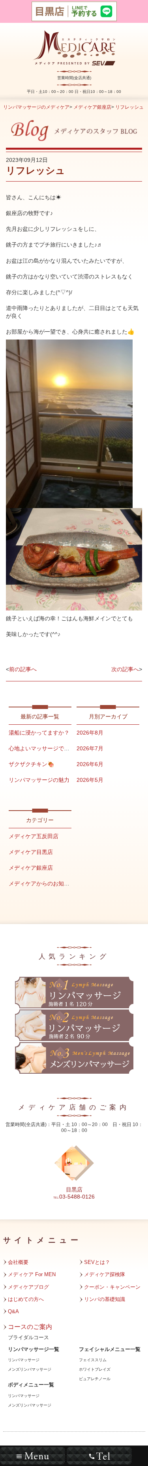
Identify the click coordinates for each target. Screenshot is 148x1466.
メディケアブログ (28, 1287)
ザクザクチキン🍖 (31, 764)
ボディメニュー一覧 (31, 1385)
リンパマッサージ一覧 (33, 1349)
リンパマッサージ (23, 1360)
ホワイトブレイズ (95, 1369)
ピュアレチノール (95, 1379)
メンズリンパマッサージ (29, 1369)
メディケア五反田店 (33, 836)
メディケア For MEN (32, 1274)
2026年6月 (90, 764)
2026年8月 (90, 732)
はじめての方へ (26, 1299)
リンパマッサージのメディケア (36, 107)
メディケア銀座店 (92, 107)
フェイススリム (93, 1360)
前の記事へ (23, 669)
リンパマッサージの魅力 (39, 780)
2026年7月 (90, 748)
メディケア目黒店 (31, 852)
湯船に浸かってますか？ (39, 732)
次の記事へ (125, 669)
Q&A (13, 1311)
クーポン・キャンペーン (112, 1287)
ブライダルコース (28, 1337)
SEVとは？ (97, 1262)
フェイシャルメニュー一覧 (110, 1349)
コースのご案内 (30, 1326)
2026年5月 (90, 780)
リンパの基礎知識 (104, 1299)
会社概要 (18, 1262)
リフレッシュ (129, 107)
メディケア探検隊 (104, 1274)
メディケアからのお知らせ (42, 883)
